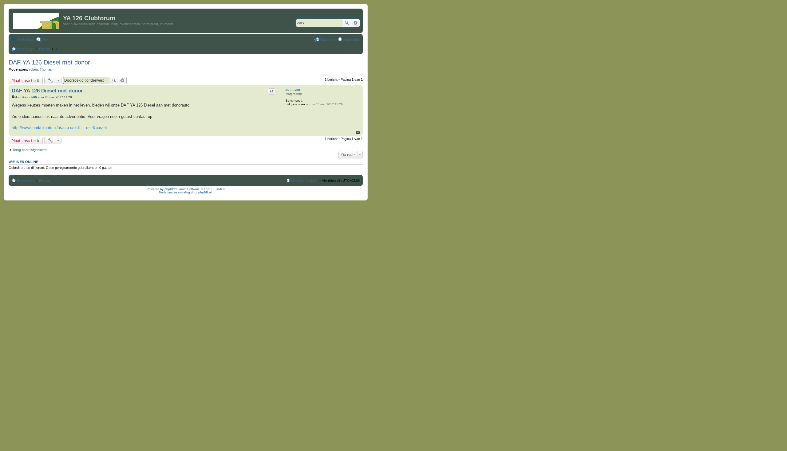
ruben (33, 69)
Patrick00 (293, 90)
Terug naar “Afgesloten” (30, 150)
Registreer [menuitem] (327, 39)
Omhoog (358, 132)
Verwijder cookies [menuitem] (304, 180)
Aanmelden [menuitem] (351, 39)
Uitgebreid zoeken (355, 23)
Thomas (46, 69)
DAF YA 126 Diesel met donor (49, 62)
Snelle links (25, 39)
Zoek (346, 23)
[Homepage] (36, 20)
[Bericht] (13, 97)
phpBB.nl (205, 192)
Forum (44, 180)
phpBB (169, 189)
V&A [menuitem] (45, 39)
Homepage (25, 180)
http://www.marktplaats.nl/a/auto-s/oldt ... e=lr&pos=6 (59, 127)
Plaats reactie (23, 80)
